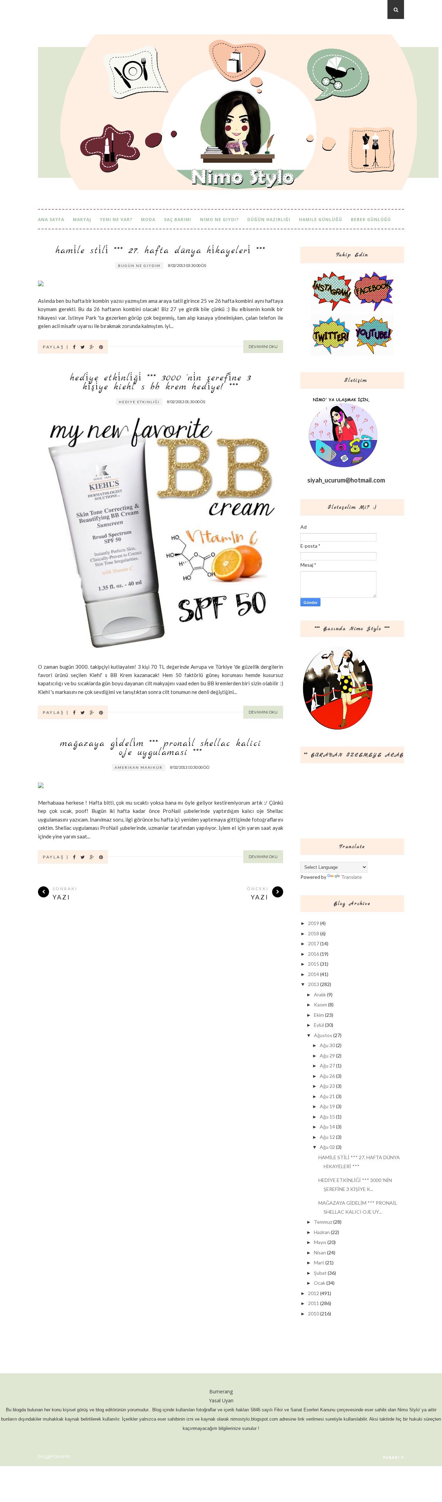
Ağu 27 (327, 1065)
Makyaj (82, 219)
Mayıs (320, 1242)
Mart (319, 1262)
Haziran (322, 1232)
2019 (313, 923)
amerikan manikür (139, 767)
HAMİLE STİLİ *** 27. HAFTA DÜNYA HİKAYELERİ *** (161, 251)
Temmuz (323, 1222)
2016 (313, 954)
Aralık (320, 994)
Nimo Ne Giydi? (219, 219)
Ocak (319, 1283)
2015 (313, 964)
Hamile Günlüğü (320, 219)
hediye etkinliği (139, 402)
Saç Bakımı (177, 219)
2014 (313, 974)
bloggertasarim (54, 1456)
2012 (313, 1293)
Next (263, 267)
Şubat (320, 1273)
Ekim (319, 1015)
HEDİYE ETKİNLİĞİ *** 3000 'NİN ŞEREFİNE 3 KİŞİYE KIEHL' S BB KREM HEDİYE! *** (160, 383)
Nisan (320, 1252)
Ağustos (323, 1035)
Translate (351, 877)
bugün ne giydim (139, 265)
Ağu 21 (327, 1096)
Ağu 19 (327, 1106)
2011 (313, 1303)
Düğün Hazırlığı (268, 219)
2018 (313, 933)
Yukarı (391, 1457)
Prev (245, 267)
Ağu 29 (327, 1055)
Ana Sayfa (51, 219)
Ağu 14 (327, 1127)
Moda (148, 219)
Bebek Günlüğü (371, 219)
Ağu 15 (327, 1117)
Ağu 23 (327, 1086)
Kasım (320, 1004)
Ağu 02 (327, 1147)
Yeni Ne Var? (116, 219)
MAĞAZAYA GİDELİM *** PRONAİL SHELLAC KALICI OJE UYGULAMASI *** (160, 748)
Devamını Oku (263, 346)
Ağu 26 (327, 1076)
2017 (313, 943)
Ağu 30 (327, 1045)
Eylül (319, 1025)
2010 (313, 1313)
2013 (313, 984)
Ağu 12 (327, 1137)
